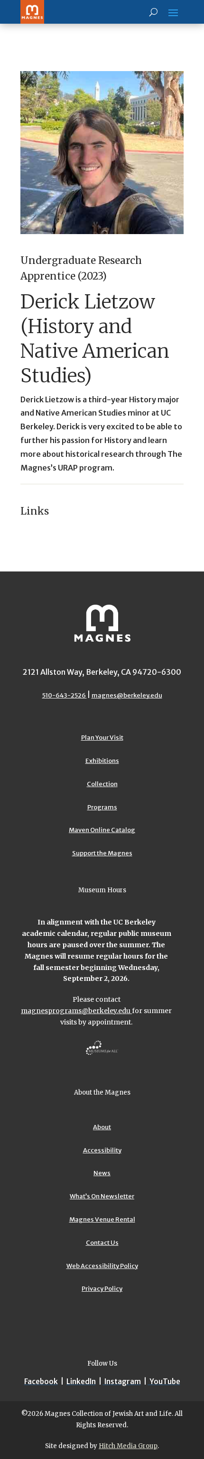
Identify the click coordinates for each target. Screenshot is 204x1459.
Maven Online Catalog (102, 830)
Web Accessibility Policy (102, 1266)
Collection (102, 784)
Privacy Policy (102, 1289)
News (102, 1173)
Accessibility (102, 1150)
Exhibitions (102, 761)
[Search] (153, 11)
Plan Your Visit (102, 738)
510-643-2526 (64, 695)
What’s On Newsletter (102, 1196)
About (102, 1127)
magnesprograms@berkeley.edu (76, 1010)
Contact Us (102, 1243)
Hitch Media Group (128, 1446)
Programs (102, 807)
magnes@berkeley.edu (127, 695)
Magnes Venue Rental (102, 1219)
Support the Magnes (102, 853)
